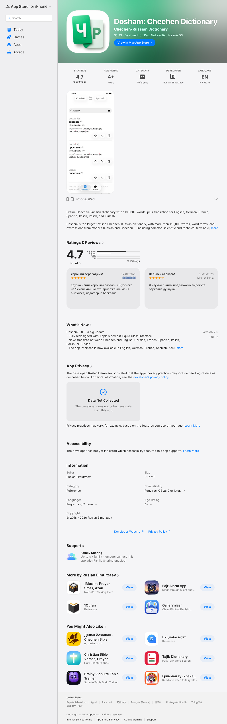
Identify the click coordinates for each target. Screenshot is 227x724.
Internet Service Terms (79, 719)
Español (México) (76, 702)
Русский (107, 702)
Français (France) (140, 702)
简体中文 (121, 702)
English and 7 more (80, 504)
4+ (146, 504)
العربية (94, 702)
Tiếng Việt (197, 702)
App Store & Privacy (108, 719)
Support (151, 719)
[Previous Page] (62, 76)
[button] (29, 29)
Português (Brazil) (176, 702)
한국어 (158, 702)
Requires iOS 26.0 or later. (163, 490)
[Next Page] (222, 76)
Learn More (192, 425)
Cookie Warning (133, 719)
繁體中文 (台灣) (75, 706)
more (214, 228)
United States (74, 697)
